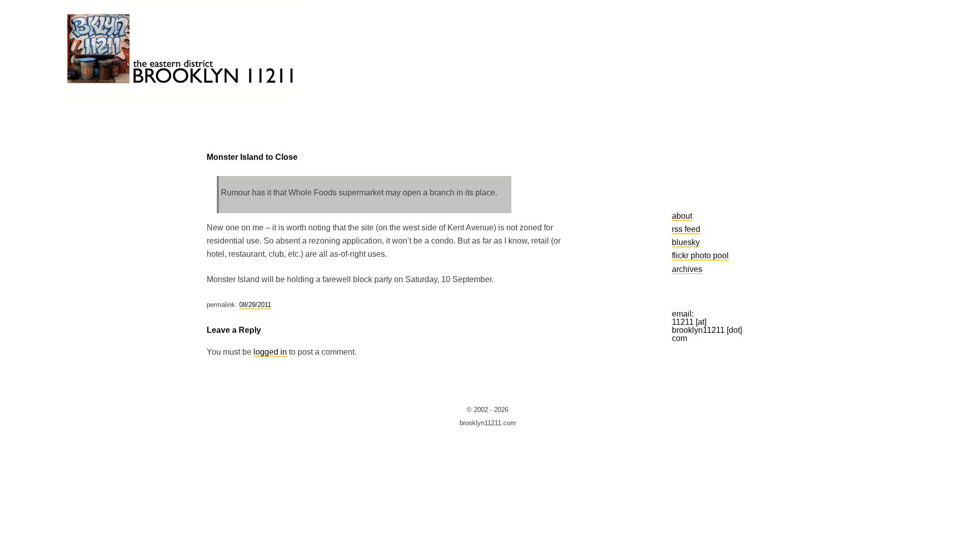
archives (687, 268)
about (682, 215)
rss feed (686, 228)
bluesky (686, 242)
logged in (270, 352)
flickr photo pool (700, 255)
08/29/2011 (255, 305)
